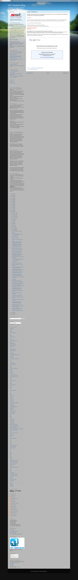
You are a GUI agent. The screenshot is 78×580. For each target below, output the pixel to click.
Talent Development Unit (14, 467)
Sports (11, 457)
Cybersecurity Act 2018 (14, 46)
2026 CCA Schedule (13, 64)
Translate (18, 324)
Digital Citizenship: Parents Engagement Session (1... (17, 302)
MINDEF (11, 409)
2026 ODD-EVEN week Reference (16, 51)
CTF (10, 361)
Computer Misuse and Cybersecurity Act (17, 42)
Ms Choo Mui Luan (14, 511)
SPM (11, 456)
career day (12, 346)
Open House (12, 419)
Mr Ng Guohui (13, 506)
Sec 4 (11, 443)
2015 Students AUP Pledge (17, 252)
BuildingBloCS (12, 343)
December (14, 213)
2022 (12, 201)
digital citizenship (13, 364)
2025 (12, 196)
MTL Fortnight (12, 412)
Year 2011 (12, 565)
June (13, 222)
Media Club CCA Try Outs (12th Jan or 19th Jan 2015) (17, 272)
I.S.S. (11, 387)
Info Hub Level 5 (15, 236)
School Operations (13, 438)
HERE (13, 39)
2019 (12, 205)
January (13, 229)
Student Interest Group (14, 461)
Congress (11, 357)
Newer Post (30, 73)
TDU (11, 471)
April (13, 225)
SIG (10, 449)
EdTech (11, 369)
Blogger (45, 571)
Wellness (11, 483)
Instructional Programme (14, 402)
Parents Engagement (34, 69)
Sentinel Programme (13, 445)
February (14, 228)
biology (11, 342)
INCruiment (12, 395)
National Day (12, 413)
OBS (11, 416)
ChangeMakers (12, 350)
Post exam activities (13, 427)
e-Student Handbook (13, 368)
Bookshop (11, 81)
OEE (11, 417)
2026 (12, 195)
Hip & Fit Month (12, 384)
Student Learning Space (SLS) (15, 53)
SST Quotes (14, 279)
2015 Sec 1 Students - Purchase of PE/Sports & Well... (18, 306)
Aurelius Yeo (13, 495)
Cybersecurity (12, 362)
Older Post (65, 73)
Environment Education (14, 375)
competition (12, 353)
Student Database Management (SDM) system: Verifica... (17, 270)
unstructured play (13, 479)
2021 (12, 202)
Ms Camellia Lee (14, 509)
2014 (12, 312)
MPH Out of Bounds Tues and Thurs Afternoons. (17, 234)
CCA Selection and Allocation (17, 295)
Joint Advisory (12, 405)
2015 (12, 211)
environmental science (14, 376)
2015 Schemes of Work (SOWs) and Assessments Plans (17, 284)
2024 (12, 198)
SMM (11, 453)
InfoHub (11, 398)
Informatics (12, 399)
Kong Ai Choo (13, 501)
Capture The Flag (13, 345)
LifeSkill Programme (13, 406)
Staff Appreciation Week (14, 460)
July (13, 220)
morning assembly (13, 410)
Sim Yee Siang (13, 514)
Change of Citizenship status (17, 248)
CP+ (10, 360)
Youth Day (12, 486)
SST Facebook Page (13, 531)
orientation (12, 421)
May (13, 223)
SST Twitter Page (13, 532)
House (11, 386)
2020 (12, 204)
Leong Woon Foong (14, 503)
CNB (11, 351)
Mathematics (12, 408)
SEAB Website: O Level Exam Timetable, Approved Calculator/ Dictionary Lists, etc (15, 57)
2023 (12, 199)
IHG (10, 393)
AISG (11, 335)
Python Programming (14, 430)
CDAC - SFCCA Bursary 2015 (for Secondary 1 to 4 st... (18, 286)
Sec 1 (11, 439)
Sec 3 (11, 442)
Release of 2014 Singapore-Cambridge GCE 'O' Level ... (17, 275)
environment (12, 373)
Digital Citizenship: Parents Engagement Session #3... (17, 245)
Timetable (11, 476)
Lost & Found (12, 72)
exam (11, 379)
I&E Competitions (13, 390)
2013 (12, 314)
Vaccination (12, 480)
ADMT (11, 331)
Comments (13, 556)
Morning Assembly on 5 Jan (17, 304)
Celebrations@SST (13, 349)
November (14, 214)
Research (11, 435)
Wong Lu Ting (13, 515)
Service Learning (13, 446)
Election (11, 372)
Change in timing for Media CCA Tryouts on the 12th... (17, 267)
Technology (12, 472)
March (13, 226)
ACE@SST (12, 328)
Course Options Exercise (14, 358)
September (14, 217)
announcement (12, 336)
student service (12, 464)
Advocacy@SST (13, 332)
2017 (12, 208)
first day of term (13, 380)
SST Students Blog (16, 5)
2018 (12, 207)
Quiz (11, 431)
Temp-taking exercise (14, 475)
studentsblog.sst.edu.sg (15, 562)
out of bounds (12, 423)
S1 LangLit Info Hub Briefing (17, 249)
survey (11, 465)
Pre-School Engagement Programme (16, 428)
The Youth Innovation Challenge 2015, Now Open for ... (17, 260)
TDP (10, 469)
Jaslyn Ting (13, 496)
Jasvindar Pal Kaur (14, 498)
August (13, 219)
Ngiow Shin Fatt (14, 512)
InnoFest (11, 401)
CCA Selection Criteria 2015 (17, 263)
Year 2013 (12, 563)
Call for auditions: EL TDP (16, 246)
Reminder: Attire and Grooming (17, 310)
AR (10, 338)
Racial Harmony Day (13, 432)
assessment (12, 339)
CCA (11, 347)
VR (10, 482)
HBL (10, 382)
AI (10, 334)
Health (11, 383)
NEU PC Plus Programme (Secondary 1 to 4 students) (17, 281)
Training (11, 478)
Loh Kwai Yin (13, 504)
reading (11, 434)
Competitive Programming (14, 354)
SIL (10, 450)
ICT (10, 391)
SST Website (12, 529)
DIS (10, 365)
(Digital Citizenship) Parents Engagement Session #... (17, 242)
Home (47, 73)
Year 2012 (12, 564)
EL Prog (11, 371)
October (13, 216)
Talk (10, 468)
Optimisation (12, 420)
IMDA (11, 394)
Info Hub (13, 232)
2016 (12, 210)
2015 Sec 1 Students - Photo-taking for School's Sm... (17, 309)
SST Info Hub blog (13, 77)
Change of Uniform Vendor (16, 251)
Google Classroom (13, 54)
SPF (10, 454)
